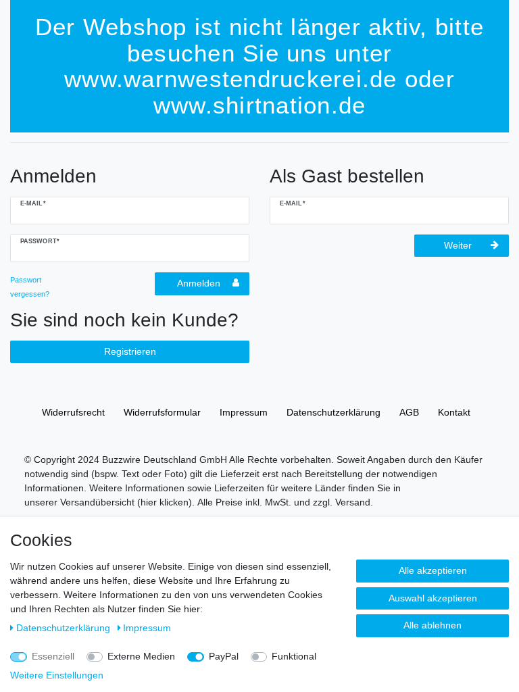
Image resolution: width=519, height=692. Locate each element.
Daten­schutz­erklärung (333, 412)
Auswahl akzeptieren (433, 598)
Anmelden (198, 283)
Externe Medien (141, 656)
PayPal (224, 656)
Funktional (294, 656)
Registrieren (130, 351)
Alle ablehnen (432, 625)
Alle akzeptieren (433, 570)
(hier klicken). (166, 502)
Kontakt (454, 412)
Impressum (244, 412)
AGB (409, 412)
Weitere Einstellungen (56, 675)
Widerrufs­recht (73, 412)
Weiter (458, 245)
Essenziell (53, 656)
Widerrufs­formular (162, 412)
